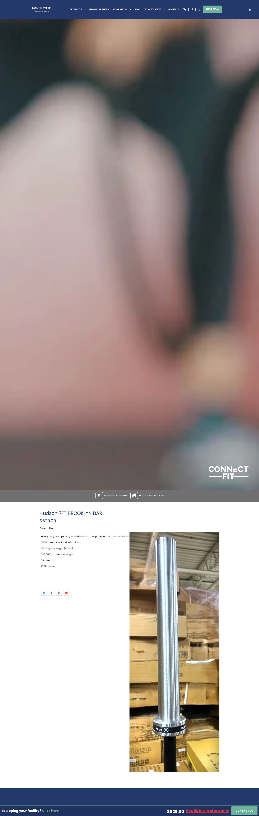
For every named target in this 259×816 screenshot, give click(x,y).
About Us (173, 9)
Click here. (51, 811)
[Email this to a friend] (66, 593)
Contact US (244, 811)
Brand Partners (99, 9)
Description (47, 528)
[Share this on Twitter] (44, 593)
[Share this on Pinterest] (59, 593)
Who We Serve (152, 9)
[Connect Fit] (41, 9)
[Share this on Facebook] (51, 593)
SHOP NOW (212, 9)
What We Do (120, 9)
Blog (137, 9)
